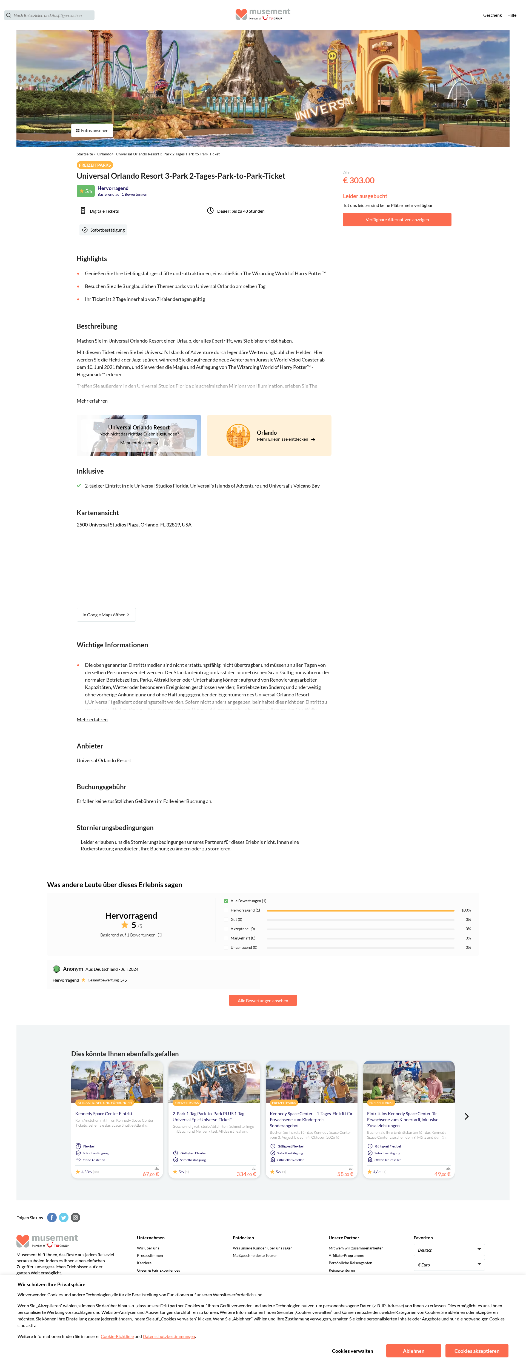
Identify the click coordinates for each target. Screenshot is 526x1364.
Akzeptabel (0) (243, 928)
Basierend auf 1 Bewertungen (122, 194)
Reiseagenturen (342, 1270)
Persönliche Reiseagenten (350, 1262)
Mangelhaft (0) (243, 938)
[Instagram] (74, 1217)
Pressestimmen (150, 1255)
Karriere (144, 1262)
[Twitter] (63, 1217)
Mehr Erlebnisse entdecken (283, 439)
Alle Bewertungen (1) (248, 900)
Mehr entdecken (136, 442)
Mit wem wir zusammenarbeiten (356, 1248)
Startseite (85, 154)
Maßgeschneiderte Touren (255, 1255)
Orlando (104, 154)
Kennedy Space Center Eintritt (104, 1113)
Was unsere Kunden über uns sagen (263, 1248)
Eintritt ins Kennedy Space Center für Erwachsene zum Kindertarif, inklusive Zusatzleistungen (402, 1119)
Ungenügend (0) (244, 947)
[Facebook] (51, 1217)
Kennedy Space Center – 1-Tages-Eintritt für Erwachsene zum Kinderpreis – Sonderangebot (311, 1119)
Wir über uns (148, 1248)
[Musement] (263, 15)
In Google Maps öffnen (104, 614)
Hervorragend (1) (245, 910)
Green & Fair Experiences (158, 1270)
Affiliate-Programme (346, 1255)
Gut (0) (236, 919)
